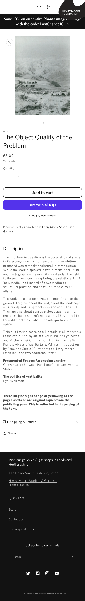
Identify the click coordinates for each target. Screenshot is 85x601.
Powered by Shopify (57, 593)
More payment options (42, 215)
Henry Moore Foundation (38, 593)
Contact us (16, 519)
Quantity (8, 168)
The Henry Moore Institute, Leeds (33, 473)
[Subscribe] (71, 557)
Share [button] (12, 433)
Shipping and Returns (23, 529)
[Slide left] (33, 123)
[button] (5, 7)
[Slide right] (52, 123)
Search (13, 509)
